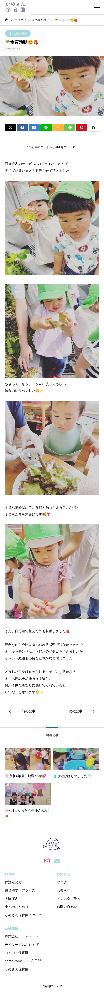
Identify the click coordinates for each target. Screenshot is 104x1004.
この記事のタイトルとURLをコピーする (52, 147)
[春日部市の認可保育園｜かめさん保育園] (15, 7)
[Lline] (46, 127)
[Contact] (57, 860)
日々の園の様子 (17, 33)
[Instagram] (47, 860)
